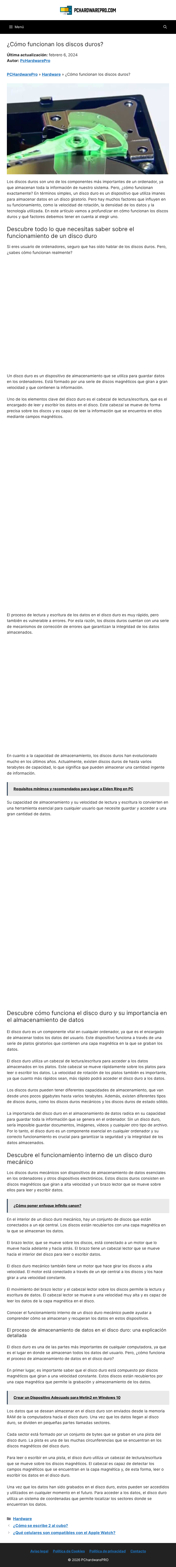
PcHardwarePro (35, 60)
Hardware (51, 74)
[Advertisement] (88, 293)
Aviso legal (39, 1551)
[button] (165, 27)
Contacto (138, 1551)
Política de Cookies (69, 1551)
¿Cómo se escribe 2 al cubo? (40, 1525)
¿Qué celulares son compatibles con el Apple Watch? (64, 1532)
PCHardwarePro (22, 74)
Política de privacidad (107, 1551)
